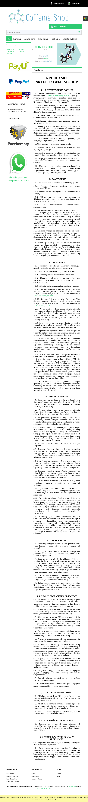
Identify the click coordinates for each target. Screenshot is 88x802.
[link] (57, 54)
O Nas (59, 776)
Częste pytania (36, 779)
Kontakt (59, 773)
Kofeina (21, 49)
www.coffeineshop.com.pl (58, 96)
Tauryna (9, 53)
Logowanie (10, 773)
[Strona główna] (38, 15)
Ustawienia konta (12, 782)
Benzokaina (10, 49)
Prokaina (21, 51)
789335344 (72, 786)
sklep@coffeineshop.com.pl (44, 788)
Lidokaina (10, 51)
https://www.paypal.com (43, 296)
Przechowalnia (11, 779)
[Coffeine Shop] (9, 38)
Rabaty (33, 773)
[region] (57, 54)
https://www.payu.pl (41, 305)
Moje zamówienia (12, 776)
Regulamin (35, 776)
